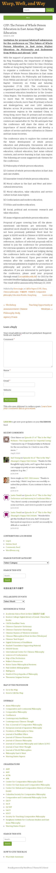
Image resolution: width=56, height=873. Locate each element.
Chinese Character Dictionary (19, 626)
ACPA (8, 775)
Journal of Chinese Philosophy (19, 740)
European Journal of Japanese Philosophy (24, 728)
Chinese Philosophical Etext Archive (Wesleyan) (26, 636)
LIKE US (7, 422)
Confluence (11, 715)
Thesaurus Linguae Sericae (17, 677)
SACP (8, 810)
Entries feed (11, 544)
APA (7, 778)
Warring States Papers (15, 756)
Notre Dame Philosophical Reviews (21, 665)
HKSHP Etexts (12, 649)
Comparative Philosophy (16, 712)
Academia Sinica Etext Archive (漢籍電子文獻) (25, 614)
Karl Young (15, 458)
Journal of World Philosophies (18, 750)
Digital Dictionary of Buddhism (19, 642)
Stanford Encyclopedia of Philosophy (22, 674)
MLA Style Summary (14, 857)
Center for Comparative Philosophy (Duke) (24, 782)
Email (6, 381)
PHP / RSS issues (31, 478)
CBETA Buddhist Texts (15, 623)
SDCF (8, 813)
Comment (9, 339)
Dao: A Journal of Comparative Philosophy (24, 725)
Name (7, 370)
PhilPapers (10, 671)
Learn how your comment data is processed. (27, 407)
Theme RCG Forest (40, 868)
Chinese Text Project (15, 639)
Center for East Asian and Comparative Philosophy (28, 785)
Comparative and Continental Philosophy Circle (26, 797)
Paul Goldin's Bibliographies (17, 668)
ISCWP (9, 807)
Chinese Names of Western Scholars (22, 633)
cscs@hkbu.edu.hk (27, 276)
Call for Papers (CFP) (33, 289)
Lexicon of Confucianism (16, 655)
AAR (8, 769)
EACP (8, 801)
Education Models (19, 295)
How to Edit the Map (14, 693)
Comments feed (13, 547)
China (44, 289)
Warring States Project (15, 826)
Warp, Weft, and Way (23, 3)
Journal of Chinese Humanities (19, 737)
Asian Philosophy (13, 706)
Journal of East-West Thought (18, 747)
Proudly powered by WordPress (20, 868)
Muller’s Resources (14, 661)
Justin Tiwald (16, 495)
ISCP (8, 804)
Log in (8, 541)
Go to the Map (12, 690)
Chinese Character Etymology (19, 630)
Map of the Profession (15, 658)
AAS (7, 772)
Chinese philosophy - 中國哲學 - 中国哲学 (19, 292)
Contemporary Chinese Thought (20, 721)
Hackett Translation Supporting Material (23, 645)
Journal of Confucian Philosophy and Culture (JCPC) (28, 744)
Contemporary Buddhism (17, 718)
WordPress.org (12, 550)
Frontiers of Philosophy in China (19, 731)
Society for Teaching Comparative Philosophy (25, 816)
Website (7, 390)
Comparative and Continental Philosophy (23, 709)
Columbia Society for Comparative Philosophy (26, 794)
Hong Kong (31, 295)
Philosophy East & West (16, 753)
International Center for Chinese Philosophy (25, 652)
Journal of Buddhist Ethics (17, 734)
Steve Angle (18, 289)
